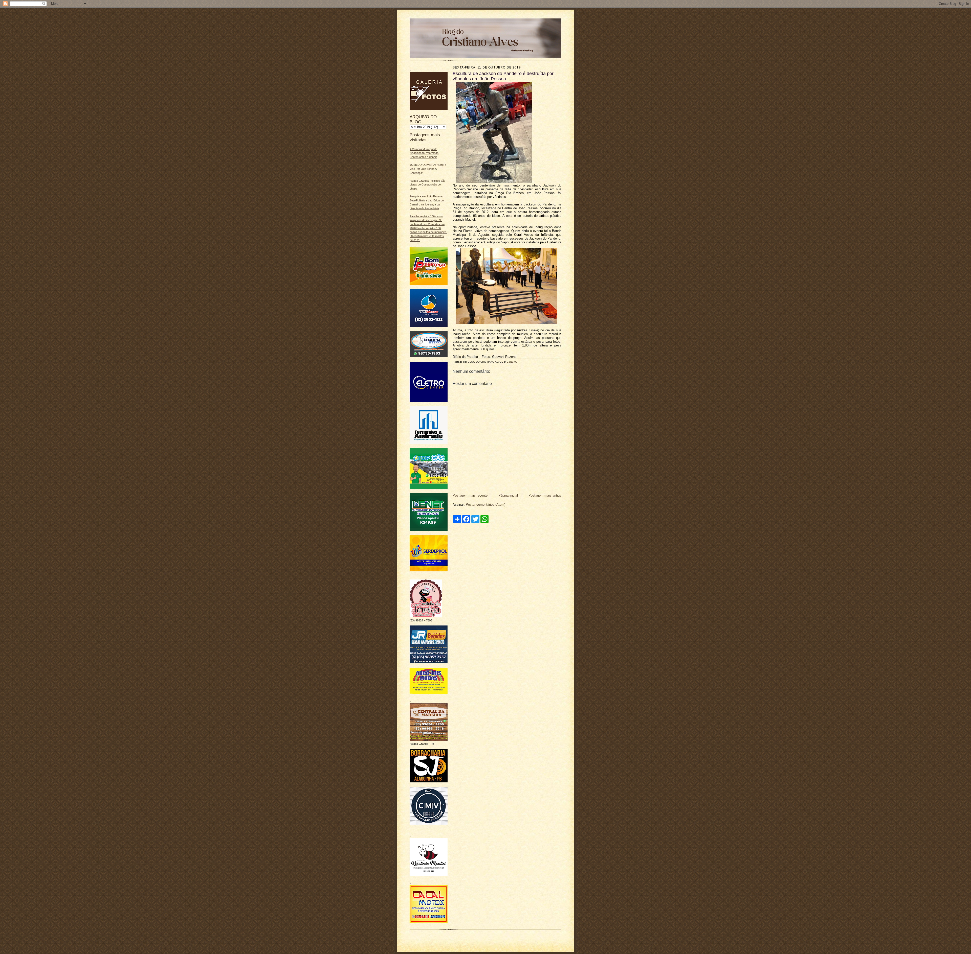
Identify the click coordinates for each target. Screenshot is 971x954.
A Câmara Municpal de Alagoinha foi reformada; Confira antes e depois (424, 153)
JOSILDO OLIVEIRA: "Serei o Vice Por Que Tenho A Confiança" (428, 168)
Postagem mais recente (470, 495)
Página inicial (508, 495)
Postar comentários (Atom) (485, 504)
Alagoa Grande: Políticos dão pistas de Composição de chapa (427, 184)
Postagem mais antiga (544, 495)
